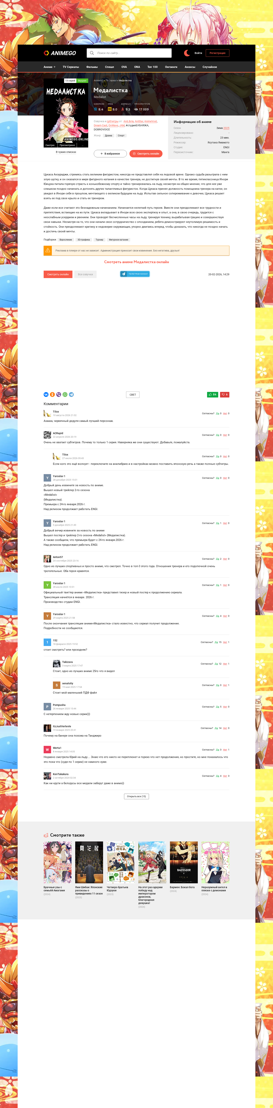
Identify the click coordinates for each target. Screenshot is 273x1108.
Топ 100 (152, 67)
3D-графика (84, 239)
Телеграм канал (138, 274)
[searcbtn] (92, 53)
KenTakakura (61, 774)
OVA (124, 67)
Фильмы (92, 67)
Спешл (109, 67)
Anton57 (58, 557)
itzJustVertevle (62, 726)
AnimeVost (150, 121)
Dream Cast (100, 125)
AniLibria (129, 121)
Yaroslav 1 (59, 476)
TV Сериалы (71, 67)
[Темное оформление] (187, 53)
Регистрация (217, 53)
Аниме (48, 67)
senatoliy (67, 683)
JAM (122, 125)
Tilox (56, 411)
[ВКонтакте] (46, 394)
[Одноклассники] (52, 394)
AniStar (139, 121)
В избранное (112, 153)
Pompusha (59, 704)
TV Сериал (111, 80)
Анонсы (190, 67)
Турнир (99, 239)
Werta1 (57, 747)
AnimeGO (63, 53)
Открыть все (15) (136, 796)
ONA (137, 67)
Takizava (67, 661)
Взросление (66, 239)
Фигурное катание (118, 239)
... (82, 145)
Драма (108, 135)
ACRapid (58, 433)
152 (55, 640)
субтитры (112, 121)
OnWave (113, 125)
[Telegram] (71, 394)
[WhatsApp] (65, 394)
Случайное (210, 67)
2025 (226, 127)
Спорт (121, 135)
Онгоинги (171, 67)
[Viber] (58, 394)
